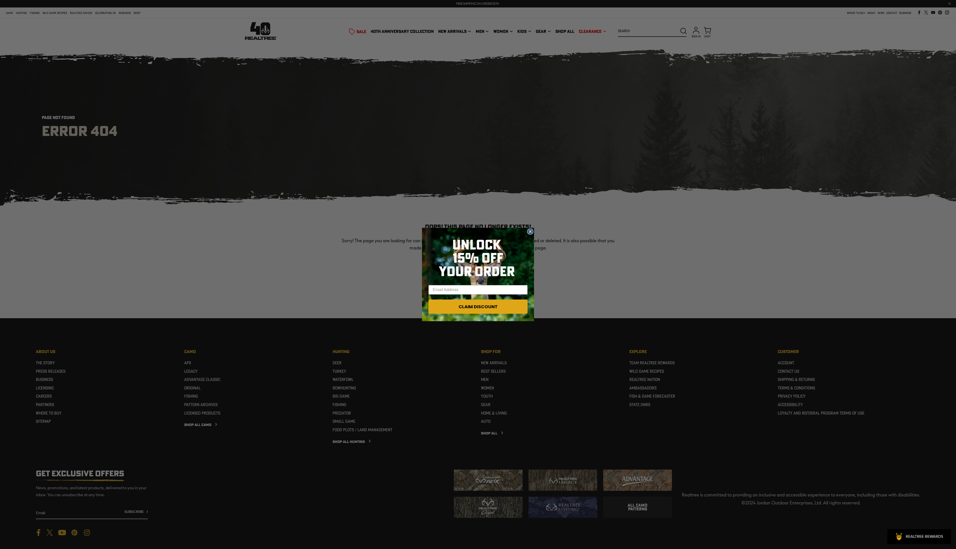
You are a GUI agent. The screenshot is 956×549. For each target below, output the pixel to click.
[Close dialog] (530, 231)
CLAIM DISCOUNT (478, 307)
